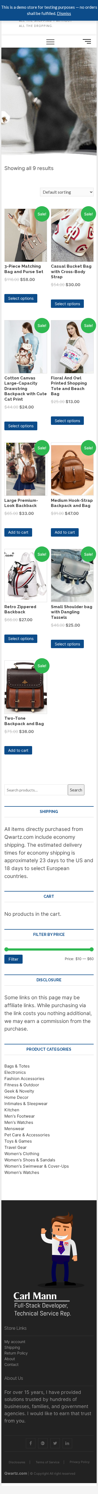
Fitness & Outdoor (21, 1084)
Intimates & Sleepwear (26, 1103)
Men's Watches (18, 1122)
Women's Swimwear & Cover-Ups (36, 1166)
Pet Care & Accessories (27, 1134)
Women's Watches (21, 1172)
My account (14, 1341)
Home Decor (16, 1097)
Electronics (15, 1072)
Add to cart (18, 532)
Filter (13, 959)
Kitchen (11, 1109)
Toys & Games (18, 1141)
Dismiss (64, 13)
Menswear (14, 1128)
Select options (20, 298)
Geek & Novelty (19, 1091)
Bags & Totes (17, 1066)
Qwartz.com (15, 1473)
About (9, 1358)
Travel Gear (15, 1147)
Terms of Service (47, 1462)
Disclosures (17, 1462)
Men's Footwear (19, 1116)
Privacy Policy (80, 1462)
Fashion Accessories (24, 1078)
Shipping (12, 1347)
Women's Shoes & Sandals (29, 1159)
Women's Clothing (21, 1153)
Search (76, 789)
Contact (11, 1364)
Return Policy (16, 1353)
